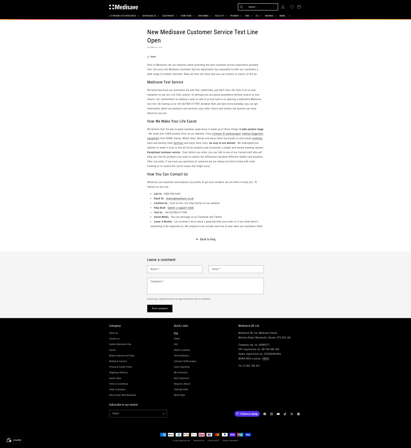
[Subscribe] (163, 413)
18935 (265, 358)
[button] (123, 15)
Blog (176, 333)
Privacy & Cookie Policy (120, 367)
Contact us (114, 338)
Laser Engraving (182, 367)
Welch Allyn (179, 395)
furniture (178, 143)
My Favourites (181, 372)
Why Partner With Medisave (122, 395)
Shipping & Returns (118, 372)
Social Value (115, 378)
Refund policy (199, 440)
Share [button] (153, 56)
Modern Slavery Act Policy (122, 355)
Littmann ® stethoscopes (226, 133)
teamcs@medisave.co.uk (180, 198)
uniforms (257, 138)
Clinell (177, 338)
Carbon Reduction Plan (120, 344)
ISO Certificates (181, 355)
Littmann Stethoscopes (185, 361)
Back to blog (207, 239)
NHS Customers (181, 378)
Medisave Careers (118, 361)
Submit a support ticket (181, 207)
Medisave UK (184, 441)
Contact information (230, 440)
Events (112, 350)
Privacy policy (213, 440)
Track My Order (181, 389)
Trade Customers (117, 389)
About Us (113, 333)
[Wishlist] (291, 6)
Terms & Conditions (118, 384)
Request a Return (182, 384)
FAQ (176, 344)
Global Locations (182, 350)
